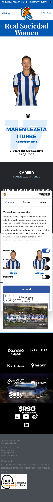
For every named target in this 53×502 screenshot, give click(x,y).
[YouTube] (26, 416)
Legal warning (7, 450)
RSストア (16, 2)
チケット (24, 2)
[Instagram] (28, 115)
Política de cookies (9, 455)
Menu (5, 13)
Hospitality (34, 2)
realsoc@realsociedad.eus (13, 448)
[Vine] (35, 416)
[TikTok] (17, 416)
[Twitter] (27, 407)
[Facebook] (34, 407)
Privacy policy (7, 453)
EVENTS (44, 2)
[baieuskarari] (14, 481)
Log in (33, 210)
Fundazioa (7, 2)
